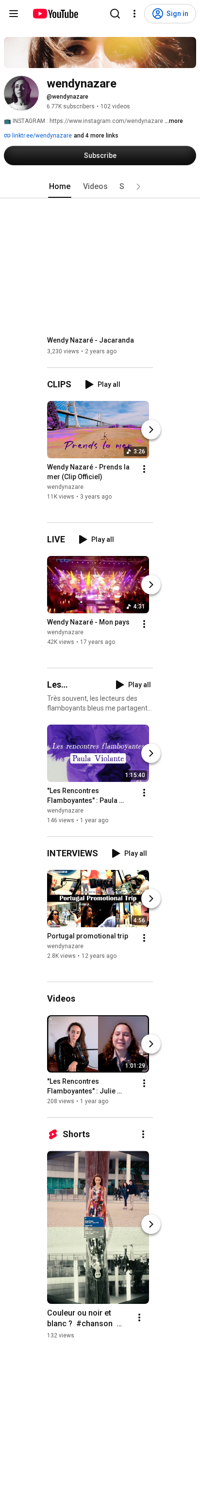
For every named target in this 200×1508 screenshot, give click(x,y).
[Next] (151, 429)
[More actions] (144, 469)
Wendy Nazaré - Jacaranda (90, 340)
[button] (138, 186)
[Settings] (134, 13)
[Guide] (13, 13)
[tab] (59, 186)
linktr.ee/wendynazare (41, 135)
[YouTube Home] (55, 13)
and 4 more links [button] (96, 135)
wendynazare (65, 487)
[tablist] (100, 186)
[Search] (115, 13)
